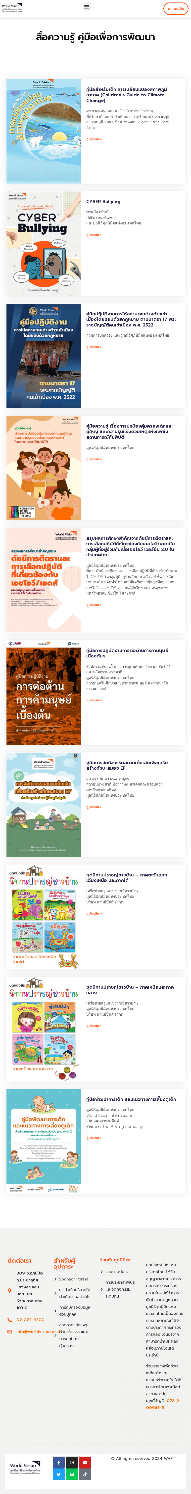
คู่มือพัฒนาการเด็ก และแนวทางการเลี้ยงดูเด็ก (131, 1099)
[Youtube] (85, 1462)
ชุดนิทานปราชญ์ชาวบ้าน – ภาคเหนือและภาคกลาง (130, 990)
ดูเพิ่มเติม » (94, 139)
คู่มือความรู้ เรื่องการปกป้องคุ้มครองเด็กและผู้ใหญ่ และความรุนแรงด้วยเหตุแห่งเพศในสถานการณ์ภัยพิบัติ (129, 432)
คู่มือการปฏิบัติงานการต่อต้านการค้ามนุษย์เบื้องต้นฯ (127, 653)
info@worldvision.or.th (38, 1332)
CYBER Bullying (103, 201)
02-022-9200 (30, 1320)
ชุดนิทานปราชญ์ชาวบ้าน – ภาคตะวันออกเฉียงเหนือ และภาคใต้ (126, 877)
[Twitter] (59, 1474)
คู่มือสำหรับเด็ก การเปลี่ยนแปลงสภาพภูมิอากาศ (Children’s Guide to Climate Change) (126, 95)
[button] (87, 6)
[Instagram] (72, 1462)
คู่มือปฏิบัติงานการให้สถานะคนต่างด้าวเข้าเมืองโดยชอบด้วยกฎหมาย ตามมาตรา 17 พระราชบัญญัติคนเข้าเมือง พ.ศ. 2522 (131, 319)
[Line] (72, 1474)
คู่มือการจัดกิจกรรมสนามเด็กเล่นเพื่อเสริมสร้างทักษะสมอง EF (127, 765)
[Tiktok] (85, 1474)
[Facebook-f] (59, 1462)
